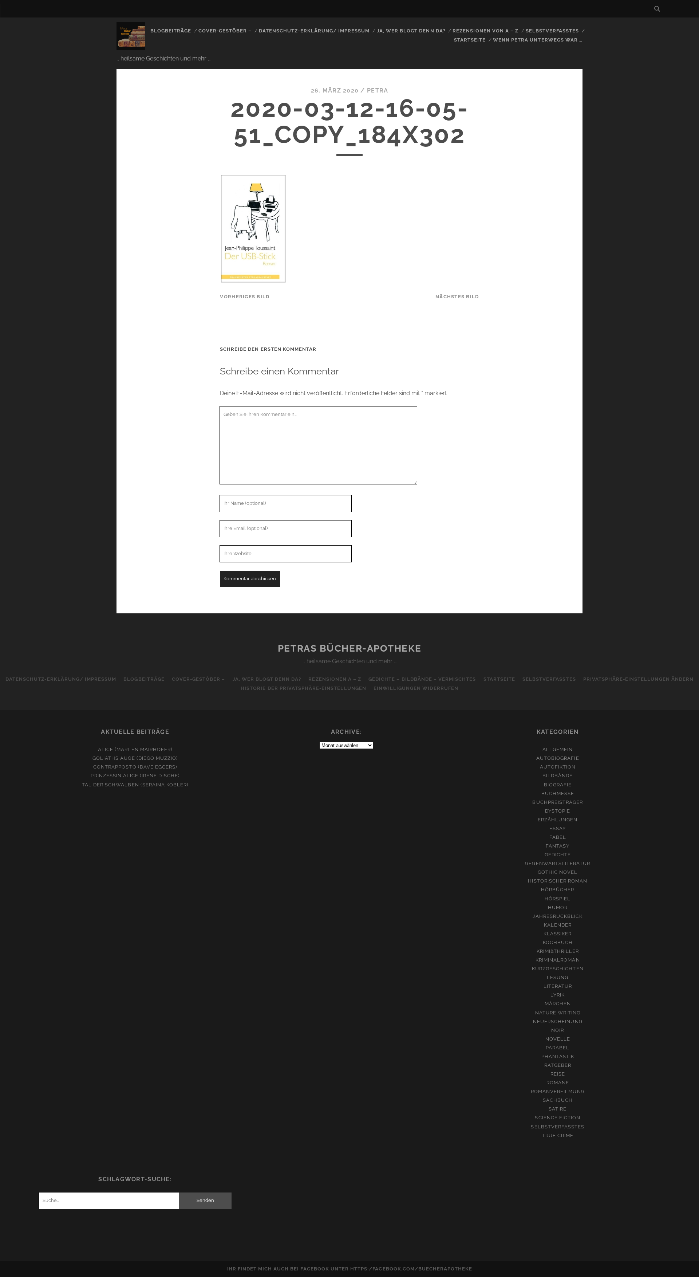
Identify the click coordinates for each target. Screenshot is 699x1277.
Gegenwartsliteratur (557, 863)
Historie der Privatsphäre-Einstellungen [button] (303, 688)
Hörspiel (557, 898)
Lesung (557, 977)
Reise (557, 1074)
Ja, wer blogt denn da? (411, 31)
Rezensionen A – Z (334, 679)
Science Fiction (557, 1117)
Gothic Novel (558, 872)
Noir (557, 1030)
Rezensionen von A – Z (485, 31)
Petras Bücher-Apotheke (349, 648)
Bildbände (557, 775)
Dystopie (557, 811)
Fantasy (557, 846)
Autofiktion (558, 767)
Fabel (557, 837)
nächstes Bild (457, 296)
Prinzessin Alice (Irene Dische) (135, 775)
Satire (557, 1109)
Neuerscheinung (557, 1021)
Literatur (558, 986)
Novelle (557, 1039)
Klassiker (558, 933)
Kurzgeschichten (558, 968)
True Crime (557, 1135)
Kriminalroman (558, 960)
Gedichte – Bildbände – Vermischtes (422, 679)
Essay (557, 828)
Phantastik (557, 1056)
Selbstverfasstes (552, 31)
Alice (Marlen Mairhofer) (135, 749)
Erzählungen (557, 819)
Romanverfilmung (558, 1091)
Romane (557, 1082)
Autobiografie (557, 758)
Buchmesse (557, 793)
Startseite (470, 40)
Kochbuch (558, 942)
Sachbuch (558, 1100)
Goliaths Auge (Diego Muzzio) (135, 758)
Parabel (557, 1047)
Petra (377, 90)
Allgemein (557, 749)
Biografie (558, 784)
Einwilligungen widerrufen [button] (416, 688)
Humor (558, 907)
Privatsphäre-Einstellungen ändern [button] (638, 679)
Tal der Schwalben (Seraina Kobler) (135, 784)
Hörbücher (557, 889)
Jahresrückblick (557, 916)
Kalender (558, 925)
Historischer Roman (557, 881)
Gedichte (558, 854)
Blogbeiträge (170, 31)
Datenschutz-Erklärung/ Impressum (314, 31)
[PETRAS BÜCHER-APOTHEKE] (130, 47)
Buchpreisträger (557, 802)
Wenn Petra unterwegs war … (537, 40)
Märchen (558, 1003)
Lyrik (557, 995)
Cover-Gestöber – (225, 31)
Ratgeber (557, 1065)
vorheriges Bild (244, 296)
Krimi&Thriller (558, 951)
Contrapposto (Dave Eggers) (135, 767)
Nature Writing (558, 1012)
